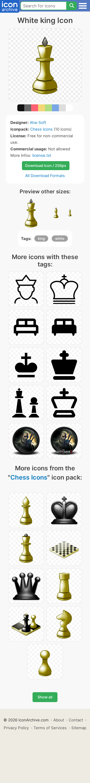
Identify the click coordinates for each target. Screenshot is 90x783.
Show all (45, 697)
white (59, 238)
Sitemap (78, 728)
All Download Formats (45, 175)
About (58, 720)
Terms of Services (50, 728)
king (41, 238)
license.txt (41, 155)
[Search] (71, 5)
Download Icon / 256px (45, 165)
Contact (76, 720)
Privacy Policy (16, 728)
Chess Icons (41, 129)
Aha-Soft (38, 122)
